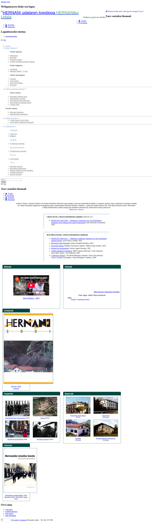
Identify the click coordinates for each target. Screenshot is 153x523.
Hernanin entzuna (16, 166)
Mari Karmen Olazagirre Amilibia (107, 292)
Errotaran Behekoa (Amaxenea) (105, 438)
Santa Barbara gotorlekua (19, 114)
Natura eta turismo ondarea (14, 89)
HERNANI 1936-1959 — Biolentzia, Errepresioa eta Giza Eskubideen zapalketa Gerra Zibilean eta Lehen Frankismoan (76, 222)
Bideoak (7, 267)
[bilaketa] (16, 388)
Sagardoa (13, 85)
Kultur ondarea (10, 48)
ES (5, 40)
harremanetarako (11, 36)
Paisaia (43, 418)
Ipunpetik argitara (57, 246)
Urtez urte (13, 134)
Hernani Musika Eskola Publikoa (21, 170)
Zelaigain (78, 438)
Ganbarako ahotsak (58, 255)
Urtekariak (13, 130)
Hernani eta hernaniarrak (60, 248)
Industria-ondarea (16, 60)
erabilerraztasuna (11, 511)
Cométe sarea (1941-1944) (19, 120)
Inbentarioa (14, 56)
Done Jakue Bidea (16, 83)
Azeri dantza (14, 81)
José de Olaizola (15, 174)
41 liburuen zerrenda (17, 144)
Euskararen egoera (83, 299)
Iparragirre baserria (43, 439)
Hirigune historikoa (17, 112)
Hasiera (8, 46)
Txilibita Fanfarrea (16, 172)
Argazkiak (13, 69)
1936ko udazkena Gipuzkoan (61, 251)
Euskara (73, 299)
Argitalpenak (10, 126)
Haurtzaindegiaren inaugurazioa (15, 418)
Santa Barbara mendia (17, 99)
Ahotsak (13, 79)
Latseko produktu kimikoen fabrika (22, 62)
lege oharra (9, 513)
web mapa (9, 509)
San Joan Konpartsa (17, 147)
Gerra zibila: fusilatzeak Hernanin (22, 122)
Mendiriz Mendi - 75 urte (19, 71)
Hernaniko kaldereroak (18, 168)
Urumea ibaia (14, 105)
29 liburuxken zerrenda (18, 151)
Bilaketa (13, 136)
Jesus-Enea (105, 415)
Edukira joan (5, 2)
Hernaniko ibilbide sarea (18, 97)
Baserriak (13, 58)
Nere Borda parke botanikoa (20, 101)
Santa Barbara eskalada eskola (20, 103)
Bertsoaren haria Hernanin (60, 243)
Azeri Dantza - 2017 (31, 298)
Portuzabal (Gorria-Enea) (78, 415)
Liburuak (13, 140)
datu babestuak (10, 516)
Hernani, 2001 (16, 386)
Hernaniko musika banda (14, 495)
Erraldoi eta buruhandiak (15, 439)
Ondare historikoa (11, 118)
